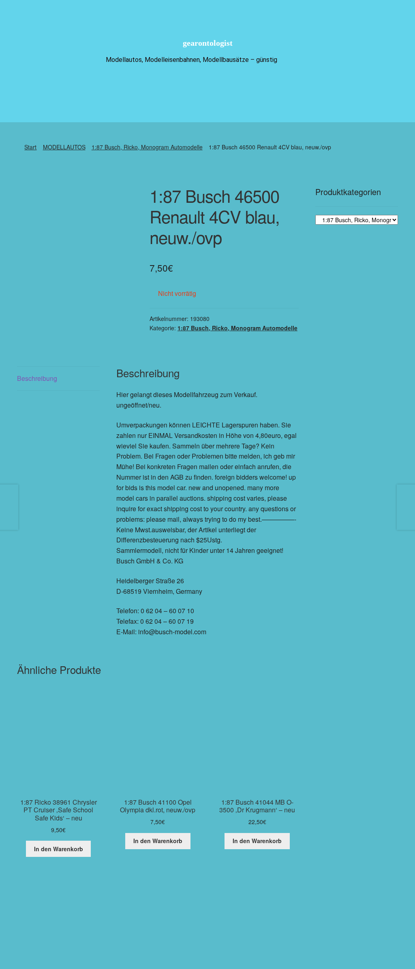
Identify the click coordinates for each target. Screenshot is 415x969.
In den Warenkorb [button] (58, 849)
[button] (239, 928)
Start (30, 147)
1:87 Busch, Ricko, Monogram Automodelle (147, 147)
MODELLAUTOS (64, 147)
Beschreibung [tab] (37, 378)
